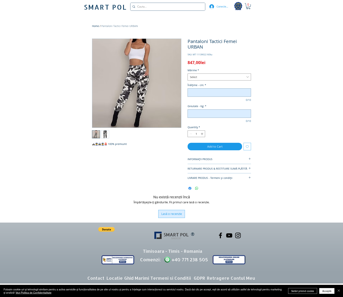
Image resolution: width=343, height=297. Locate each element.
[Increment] (202, 134)
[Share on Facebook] (190, 188)
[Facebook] (220, 235)
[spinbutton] (196, 134)
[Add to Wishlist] (247, 146)
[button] (248, 6)
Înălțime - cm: (197, 85)
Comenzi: (150, 259)
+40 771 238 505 (189, 259)
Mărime (193, 70)
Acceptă (326, 291)
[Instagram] (238, 235)
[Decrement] (190, 134)
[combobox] (219, 77)
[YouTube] (229, 235)
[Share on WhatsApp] (197, 188)
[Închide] (339, 291)
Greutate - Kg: (197, 106)
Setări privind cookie (302, 291)
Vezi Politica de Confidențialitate (33, 292)
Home (95, 26)
